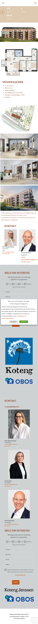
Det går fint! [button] (24, 322)
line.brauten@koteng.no (11, 484)
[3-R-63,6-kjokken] (19, 172)
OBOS (22, 617)
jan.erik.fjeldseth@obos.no (12, 524)
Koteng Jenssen (15, 617)
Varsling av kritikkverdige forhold (18, 614)
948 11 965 (6, 254)
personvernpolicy (20, 619)
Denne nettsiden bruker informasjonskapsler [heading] (19, 302)
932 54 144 (26, 262)
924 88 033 (7, 486)
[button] (35, 3)
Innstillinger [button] (13, 322)
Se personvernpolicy (20, 575)
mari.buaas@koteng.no (8, 252)
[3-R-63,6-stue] (19, 146)
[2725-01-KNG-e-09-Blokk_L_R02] (19, 198)
